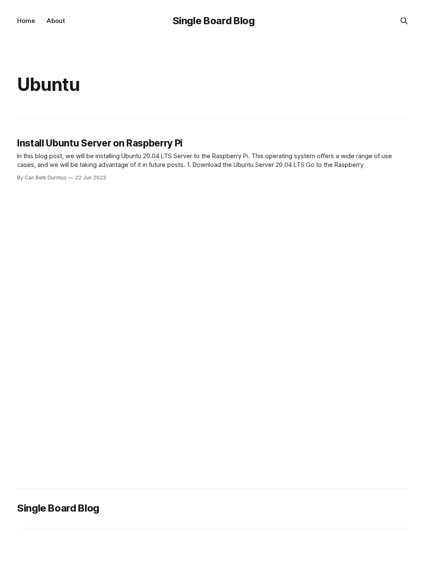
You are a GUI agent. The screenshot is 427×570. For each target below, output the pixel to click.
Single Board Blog (214, 21)
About (56, 21)
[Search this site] (404, 21)
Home (26, 21)
